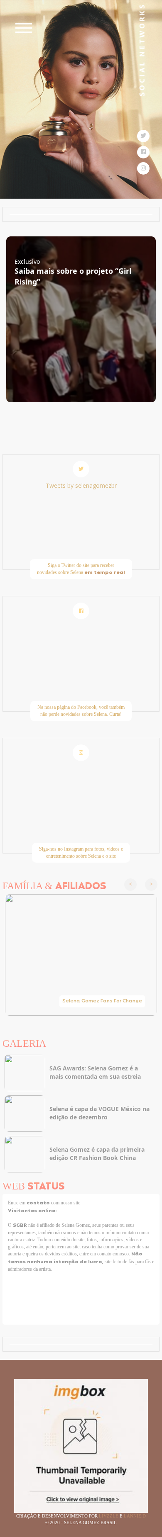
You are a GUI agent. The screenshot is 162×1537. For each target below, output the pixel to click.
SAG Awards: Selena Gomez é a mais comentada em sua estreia (95, 1072)
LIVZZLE (109, 1515)
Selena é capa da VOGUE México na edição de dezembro (99, 1113)
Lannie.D (135, 1515)
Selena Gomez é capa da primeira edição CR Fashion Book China (97, 1153)
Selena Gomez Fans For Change (102, 1001)
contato (39, 1203)
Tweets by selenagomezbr (81, 485)
